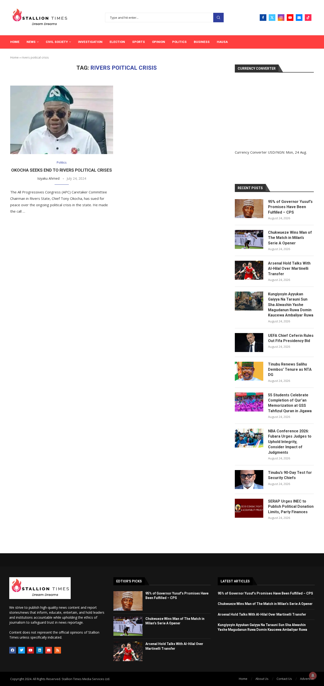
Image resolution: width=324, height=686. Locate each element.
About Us (261, 679)
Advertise (307, 679)
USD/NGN (276, 152)
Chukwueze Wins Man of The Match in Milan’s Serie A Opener (290, 237)
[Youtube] (290, 17)
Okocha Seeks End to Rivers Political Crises (61, 170)
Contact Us (284, 679)
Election (117, 42)
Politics (179, 42)
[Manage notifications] (313, 675)
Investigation (90, 42)
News (31, 42)
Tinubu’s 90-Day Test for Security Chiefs (290, 475)
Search (218, 18)
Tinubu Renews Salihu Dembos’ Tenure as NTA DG (290, 369)
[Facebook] (263, 17)
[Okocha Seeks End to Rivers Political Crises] (61, 120)
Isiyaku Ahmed (48, 178)
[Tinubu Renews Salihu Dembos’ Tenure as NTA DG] (249, 371)
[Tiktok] (308, 17)
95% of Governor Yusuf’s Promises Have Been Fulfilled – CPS (290, 207)
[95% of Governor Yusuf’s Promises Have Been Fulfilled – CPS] (249, 208)
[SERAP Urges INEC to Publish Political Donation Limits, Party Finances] (249, 508)
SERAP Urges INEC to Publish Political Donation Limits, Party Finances (291, 506)
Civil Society (57, 42)
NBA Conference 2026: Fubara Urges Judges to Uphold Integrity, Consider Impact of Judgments (289, 442)
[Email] (299, 17)
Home (14, 42)
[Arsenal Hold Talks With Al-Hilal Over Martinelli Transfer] (249, 270)
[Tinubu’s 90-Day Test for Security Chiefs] (249, 479)
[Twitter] (272, 17)
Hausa (222, 42)
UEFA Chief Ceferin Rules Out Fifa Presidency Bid (291, 338)
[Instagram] (281, 17)
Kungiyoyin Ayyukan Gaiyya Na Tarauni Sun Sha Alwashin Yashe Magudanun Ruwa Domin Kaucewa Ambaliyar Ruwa (290, 305)
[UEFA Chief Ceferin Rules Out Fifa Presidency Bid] (249, 342)
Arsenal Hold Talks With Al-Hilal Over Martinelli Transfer (289, 268)
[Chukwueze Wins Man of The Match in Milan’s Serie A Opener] (249, 239)
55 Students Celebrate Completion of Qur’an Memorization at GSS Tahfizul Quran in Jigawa (290, 403)
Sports (138, 42)
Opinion (158, 42)
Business (202, 42)
